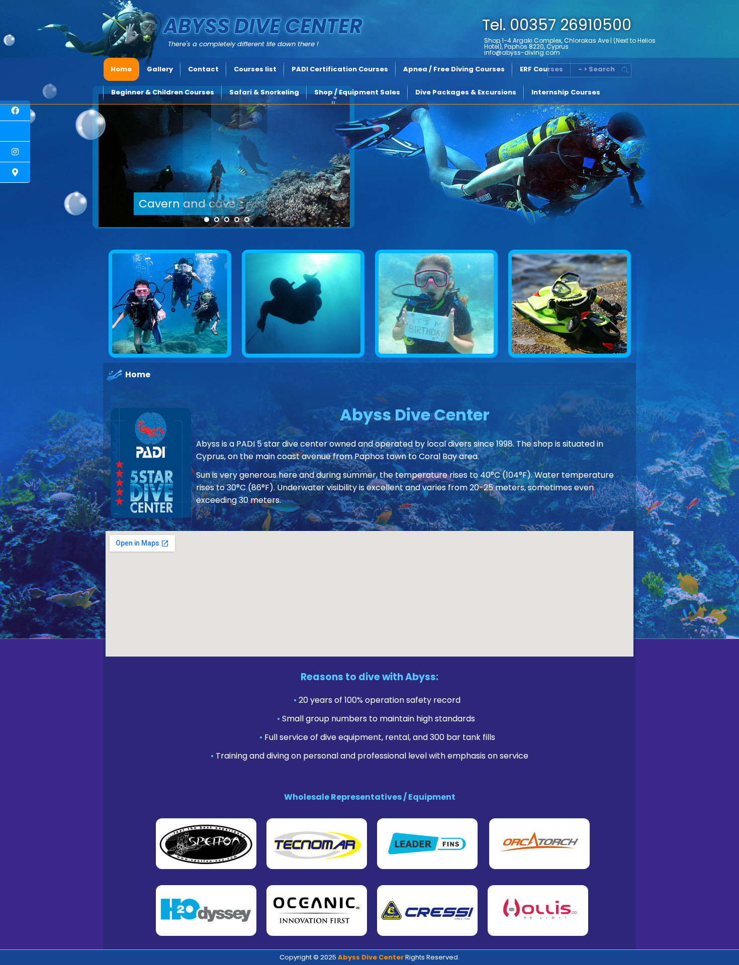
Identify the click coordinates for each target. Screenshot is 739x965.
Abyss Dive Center (262, 26)
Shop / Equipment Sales (357, 92)
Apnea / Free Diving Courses (454, 69)
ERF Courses (541, 69)
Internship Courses (565, 92)
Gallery (160, 69)
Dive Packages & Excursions (465, 92)
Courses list (255, 69)
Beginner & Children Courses (162, 92)
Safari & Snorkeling (264, 92)
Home (121, 69)
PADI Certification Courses (340, 69)
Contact (203, 69)
